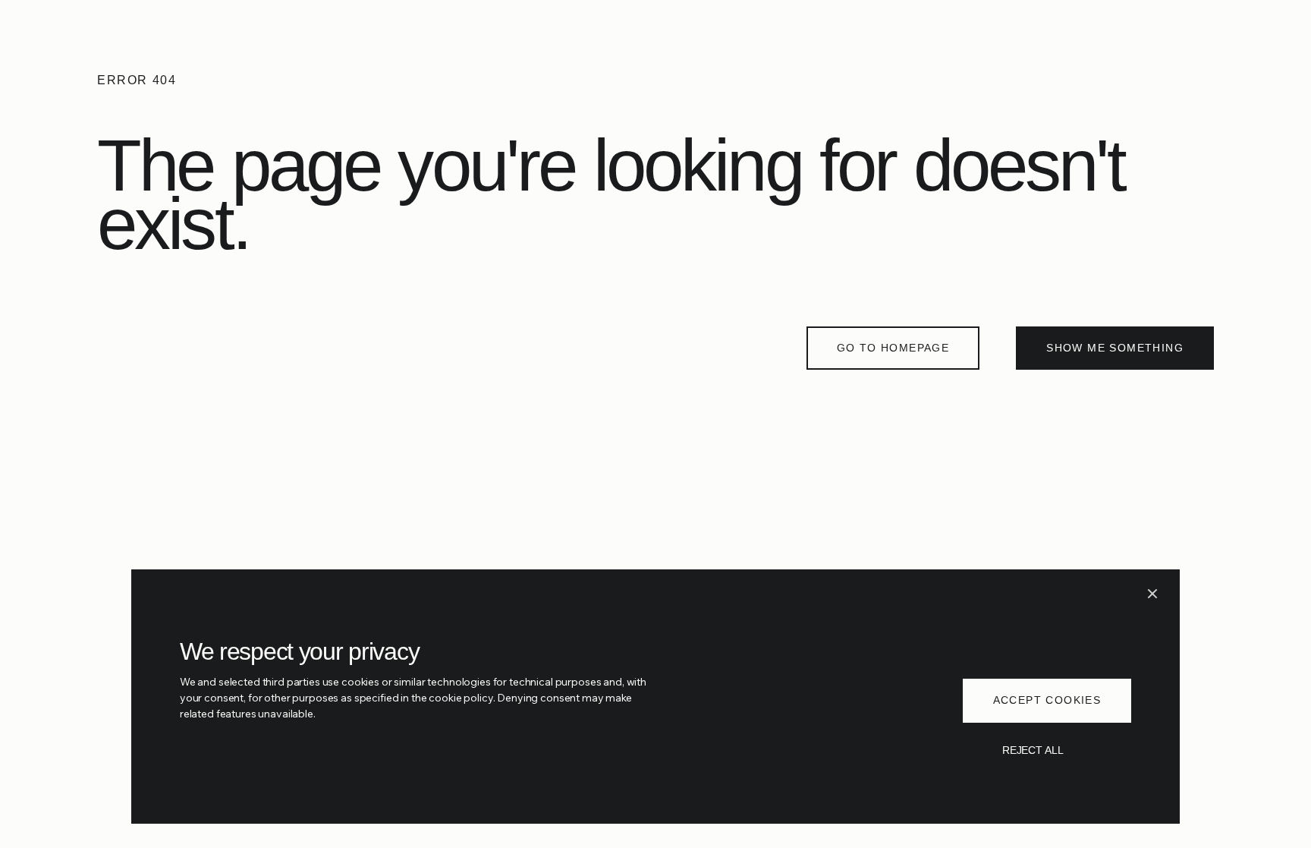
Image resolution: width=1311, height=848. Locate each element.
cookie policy (460, 698)
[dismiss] (1152, 594)
